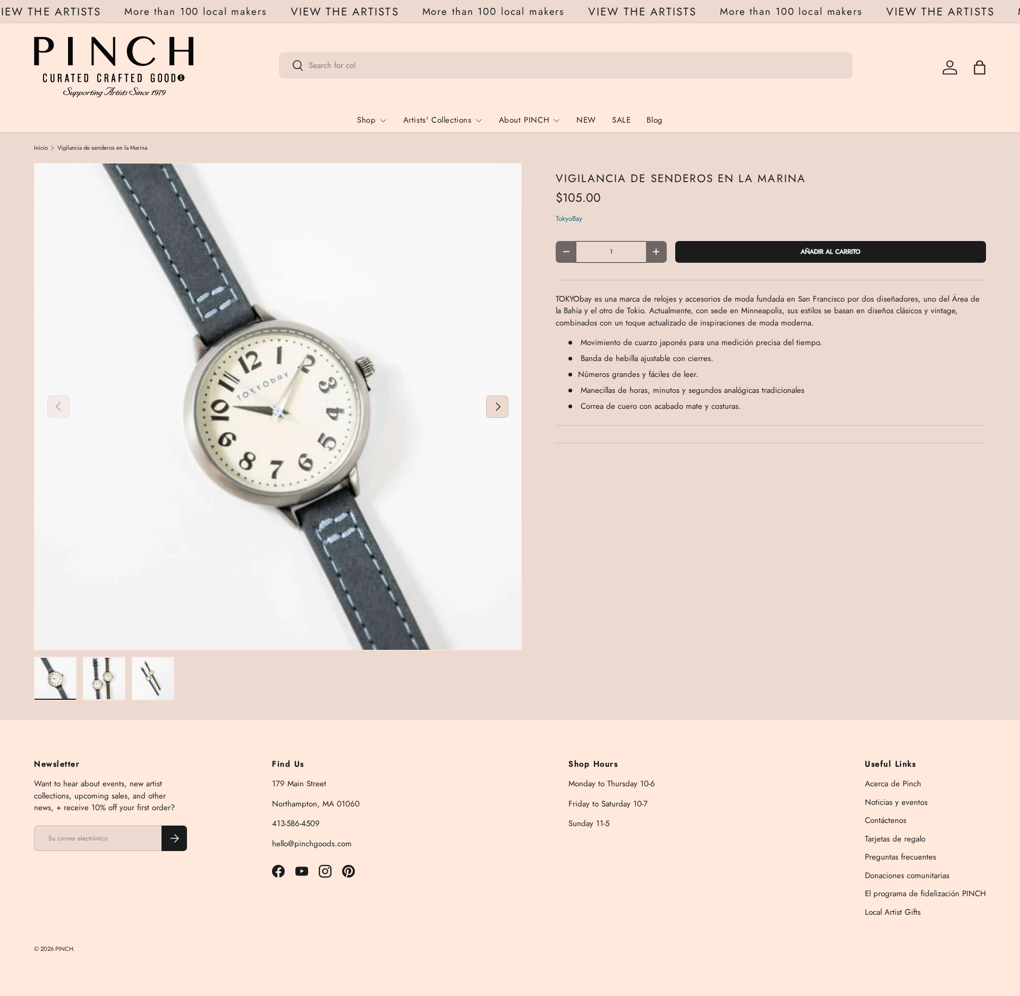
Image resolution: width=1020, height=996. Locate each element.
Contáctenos (885, 820)
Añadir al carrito (831, 251)
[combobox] (566, 65)
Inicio (41, 148)
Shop (366, 120)
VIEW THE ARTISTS (351, 12)
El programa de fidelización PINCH (925, 893)
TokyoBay (569, 218)
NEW (586, 120)
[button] (979, 67)
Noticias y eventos (896, 802)
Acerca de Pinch (893, 783)
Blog (654, 120)
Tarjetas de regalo (895, 839)
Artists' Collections (437, 120)
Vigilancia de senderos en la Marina (102, 148)
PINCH (64, 949)
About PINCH (524, 120)
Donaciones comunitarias (907, 875)
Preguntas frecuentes (900, 857)
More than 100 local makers (202, 11)
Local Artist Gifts (893, 912)
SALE (621, 120)
